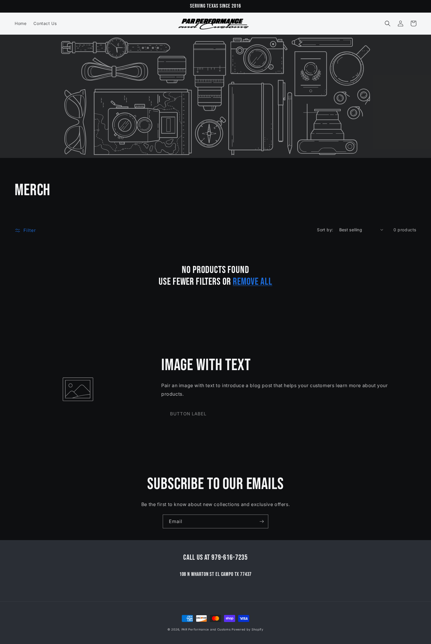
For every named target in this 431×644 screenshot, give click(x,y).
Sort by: (325, 229)
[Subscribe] (261, 521)
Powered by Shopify (248, 629)
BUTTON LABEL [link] (188, 414)
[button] (387, 23)
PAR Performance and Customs (206, 629)
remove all (252, 282)
